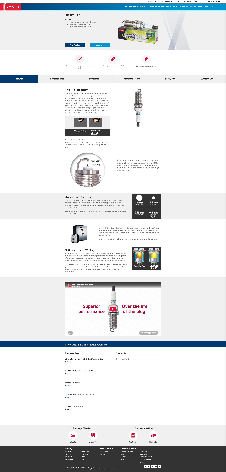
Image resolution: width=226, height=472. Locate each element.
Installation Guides (131, 79)
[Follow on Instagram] (216, 1)
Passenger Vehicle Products (135, 6)
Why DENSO (150, 1)
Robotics (123, 459)
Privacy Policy (143, 451)
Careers (83, 456)
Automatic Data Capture (127, 451)
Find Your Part (75, 45)
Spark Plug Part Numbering (74, 407)
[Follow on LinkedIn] (219, 1)
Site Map (142, 463)
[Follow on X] (211, 1)
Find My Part (198, 6)
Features (19, 79)
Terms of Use (143, 454)
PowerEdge (103, 454)
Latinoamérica (104, 451)
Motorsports (68, 456)
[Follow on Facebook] (209, 1)
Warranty (83, 459)
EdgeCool (123, 454)
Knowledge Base (56, 79)
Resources (158, 1)
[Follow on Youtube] (214, 1)
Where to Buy (209, 6)
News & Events (169, 1)
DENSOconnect (69, 459)
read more (68, 361)
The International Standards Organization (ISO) (80, 395)
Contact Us (178, 1)
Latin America (187, 1)
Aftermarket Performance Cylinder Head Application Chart (84, 359)
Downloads (94, 79)
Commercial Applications (182, 6)
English (195, 1)
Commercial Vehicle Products (159, 6)
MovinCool (123, 456)
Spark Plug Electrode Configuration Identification (81, 371)
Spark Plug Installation (72, 383)
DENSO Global (84, 454)
